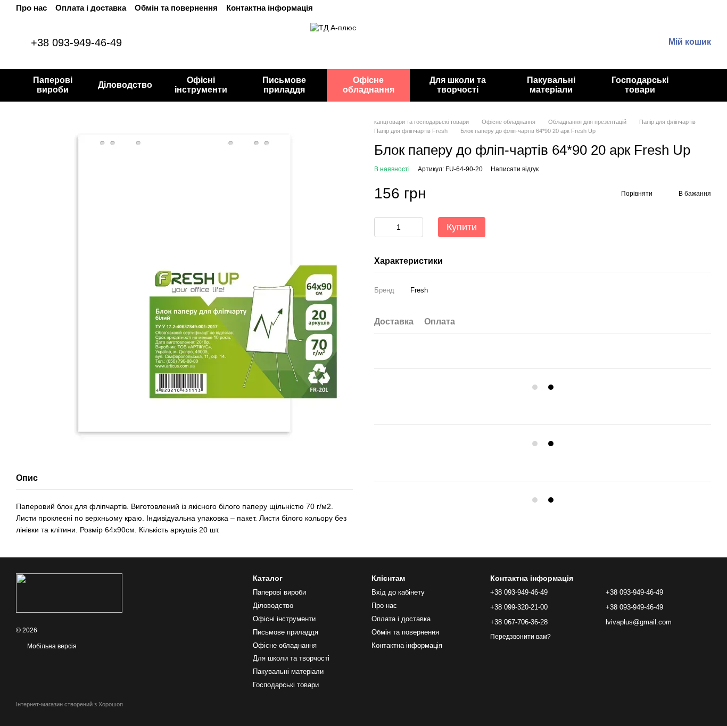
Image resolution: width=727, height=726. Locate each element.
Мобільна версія (51, 646)
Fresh (419, 291)
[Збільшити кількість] (415, 227)
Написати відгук (515, 169)
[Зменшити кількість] (382, 227)
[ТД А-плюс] (69, 592)
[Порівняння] (600, 42)
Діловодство (125, 84)
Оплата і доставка (90, 7)
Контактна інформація (269, 7)
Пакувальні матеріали (551, 85)
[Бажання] (572, 42)
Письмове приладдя (284, 85)
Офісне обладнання (368, 85)
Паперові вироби (52, 85)
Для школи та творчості (457, 85)
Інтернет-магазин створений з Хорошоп (69, 704)
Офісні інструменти (201, 85)
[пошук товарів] (702, 85)
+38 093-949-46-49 (76, 42)
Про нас (31, 7)
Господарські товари (640, 85)
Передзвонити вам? (520, 636)
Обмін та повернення (176, 7)
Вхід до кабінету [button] (398, 592)
